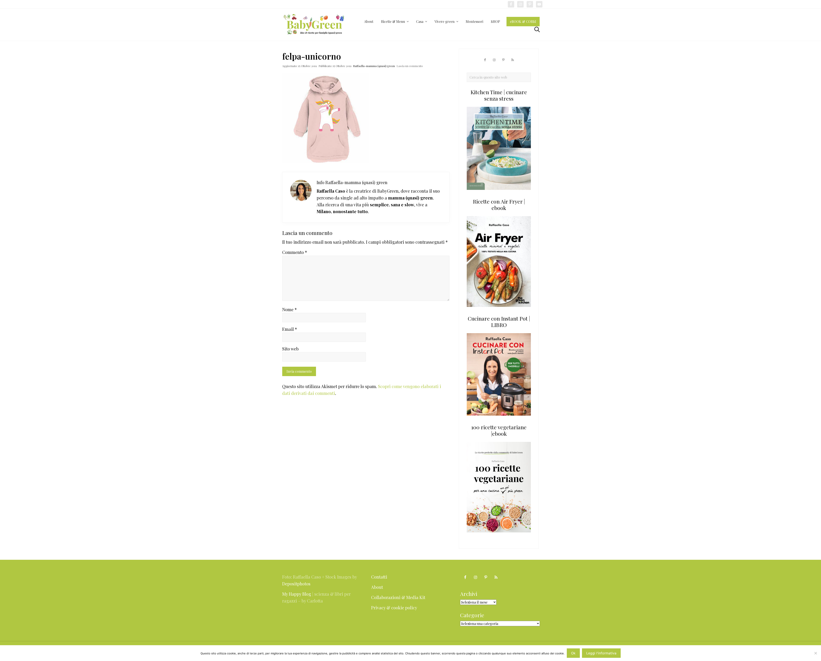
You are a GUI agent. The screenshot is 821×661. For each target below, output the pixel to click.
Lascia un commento (410, 66)
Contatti (379, 577)
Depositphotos (296, 583)
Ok (573, 653)
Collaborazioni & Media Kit (398, 597)
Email (289, 329)
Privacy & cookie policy (394, 607)
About (377, 587)
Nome (289, 309)
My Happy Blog (296, 594)
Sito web (290, 349)
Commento (294, 252)
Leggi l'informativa (601, 653)
